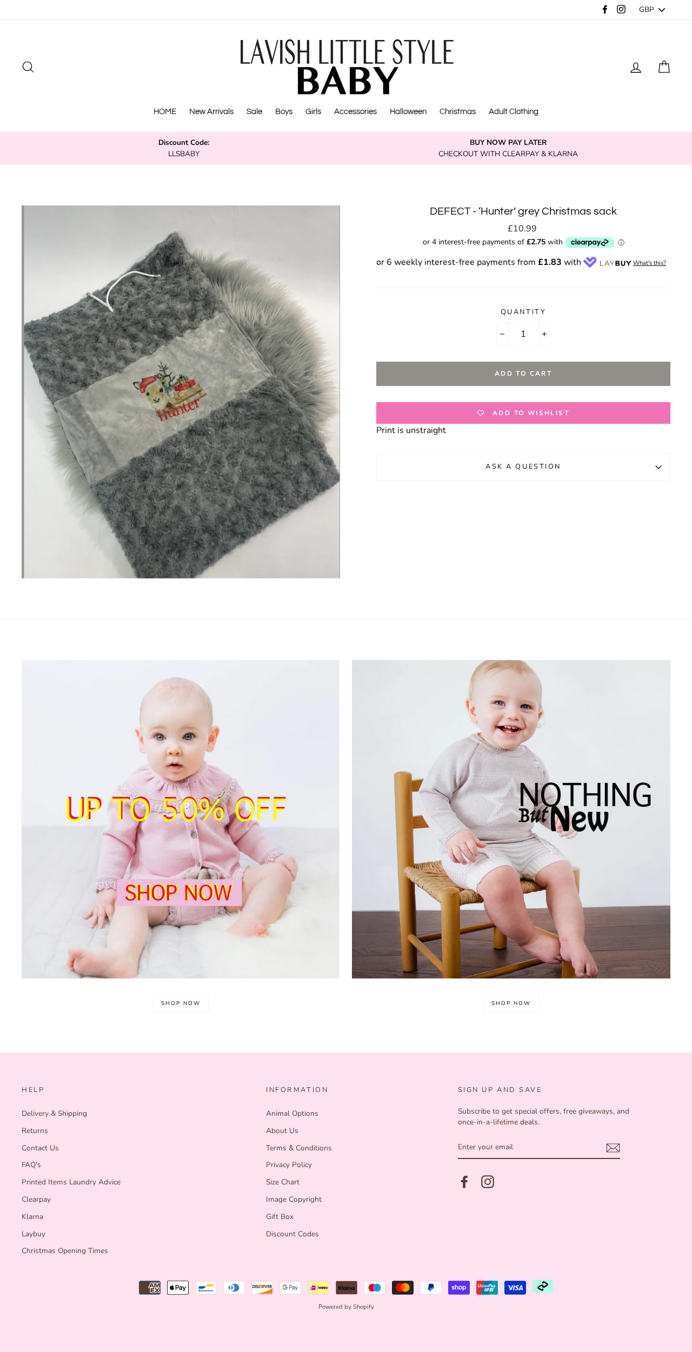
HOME (165, 112)
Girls (313, 112)
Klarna (32, 1216)
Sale (254, 112)
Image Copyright (294, 1199)
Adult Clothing (513, 112)
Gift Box (280, 1216)
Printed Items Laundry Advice (71, 1182)
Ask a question (523, 466)
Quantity (523, 312)
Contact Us (40, 1148)
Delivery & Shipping (54, 1113)
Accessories (355, 112)
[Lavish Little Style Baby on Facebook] (464, 1181)
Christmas (458, 112)
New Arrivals (211, 112)
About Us (282, 1130)
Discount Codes (292, 1234)
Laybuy (33, 1234)
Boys (283, 112)
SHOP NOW (181, 1003)
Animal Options (292, 1113)
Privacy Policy (289, 1165)
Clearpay (36, 1199)
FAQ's (31, 1165)
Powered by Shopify (346, 1307)
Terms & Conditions (299, 1148)
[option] (184, 148)
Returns (35, 1130)
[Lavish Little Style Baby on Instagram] (487, 1181)
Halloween (408, 112)
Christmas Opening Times (65, 1251)
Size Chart (283, 1182)
